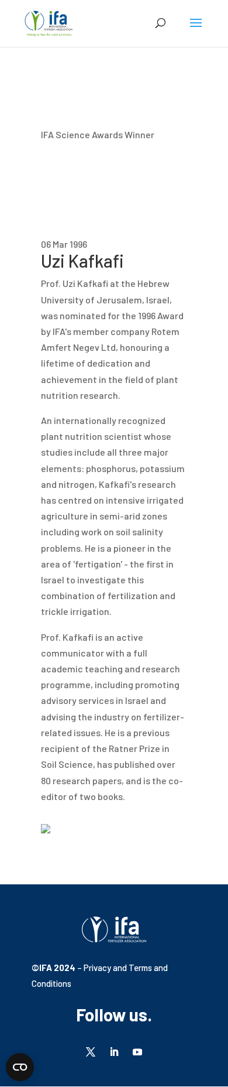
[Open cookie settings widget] (20, 1067)
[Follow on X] (90, 1051)
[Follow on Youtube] (137, 1051)
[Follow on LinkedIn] (114, 1051)
